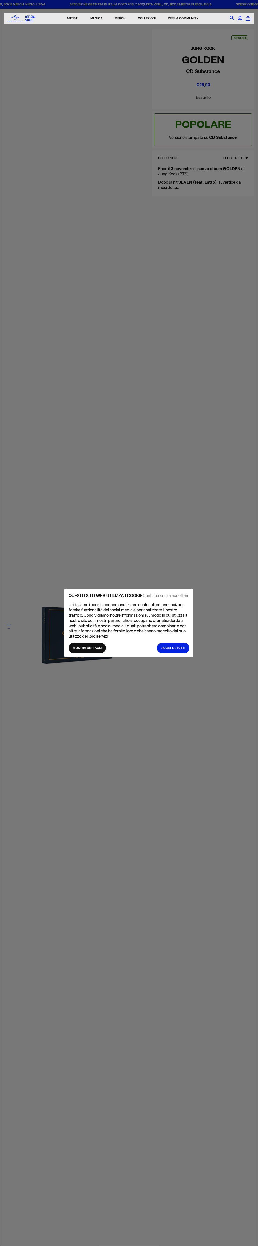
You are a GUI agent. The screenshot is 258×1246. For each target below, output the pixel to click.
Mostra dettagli (87, 648)
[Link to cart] (248, 18)
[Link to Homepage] (21, 18)
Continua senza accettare (166, 595)
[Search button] (232, 18)
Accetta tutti (173, 648)
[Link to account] (240, 18)
